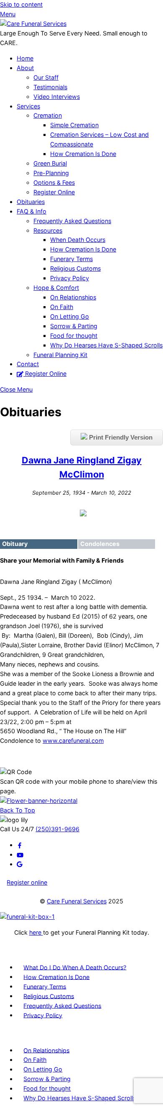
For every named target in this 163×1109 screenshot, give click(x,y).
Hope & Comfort (56, 287)
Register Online (54, 192)
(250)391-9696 (57, 828)
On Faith (61, 306)
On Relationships (73, 297)
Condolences (100, 543)
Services (28, 106)
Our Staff (46, 77)
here (36, 932)
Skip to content (21, 4)
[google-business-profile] (20, 864)
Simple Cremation (74, 124)
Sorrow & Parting (73, 325)
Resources (47, 230)
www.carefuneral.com (73, 740)
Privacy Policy (69, 278)
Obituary (15, 543)
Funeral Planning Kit (60, 354)
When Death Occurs (77, 239)
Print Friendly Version (120, 437)
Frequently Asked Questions (72, 220)
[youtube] (20, 854)
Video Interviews (56, 96)
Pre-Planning (51, 172)
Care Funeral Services (77, 901)
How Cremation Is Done (83, 153)
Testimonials (50, 87)
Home (25, 58)
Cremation (47, 115)
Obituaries (31, 201)
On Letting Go (69, 316)
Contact (28, 363)
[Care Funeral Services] (33, 23)
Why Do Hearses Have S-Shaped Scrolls (106, 345)
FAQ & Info (31, 211)
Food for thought (73, 335)
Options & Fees (54, 182)
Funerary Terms (71, 258)
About (25, 67)
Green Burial (50, 163)
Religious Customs (75, 268)
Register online (27, 882)
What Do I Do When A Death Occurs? (74, 967)
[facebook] (20, 844)
